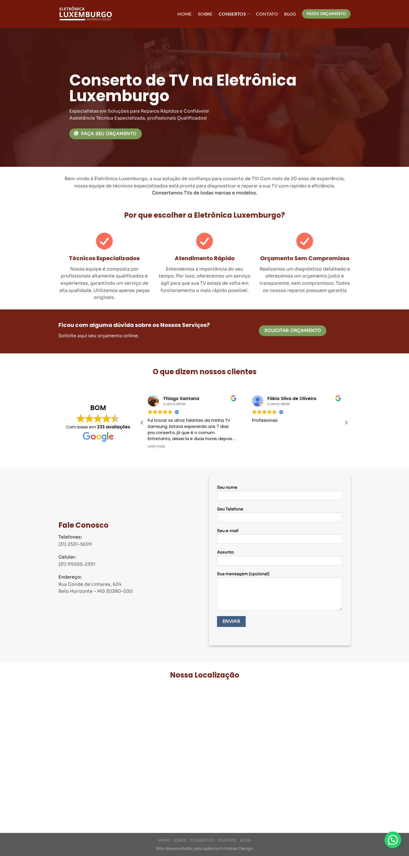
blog (290, 13)
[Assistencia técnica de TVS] (86, 14)
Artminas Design (236, 848)
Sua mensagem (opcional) (243, 573)
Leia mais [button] (156, 446)
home (184, 13)
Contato (267, 13)
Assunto (225, 552)
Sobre (205, 13)
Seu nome (227, 487)
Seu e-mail (227, 530)
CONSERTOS (232, 13)
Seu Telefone (230, 509)
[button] (346, 422)
